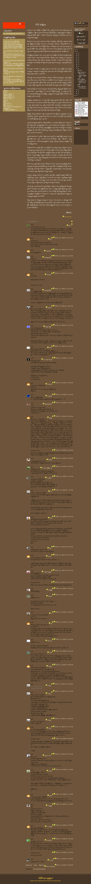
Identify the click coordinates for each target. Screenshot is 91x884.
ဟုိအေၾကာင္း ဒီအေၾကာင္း (12, 106)
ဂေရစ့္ (50, 666)
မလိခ (50, 652)
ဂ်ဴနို (50, 239)
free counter (78, 117)
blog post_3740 (15, 43)
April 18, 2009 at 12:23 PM (64, 288)
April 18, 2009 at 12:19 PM (64, 273)
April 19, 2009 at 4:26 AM (64, 594)
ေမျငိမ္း (49, 478)
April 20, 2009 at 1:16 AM (64, 769)
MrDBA (50, 459)
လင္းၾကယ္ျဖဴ (47, 359)
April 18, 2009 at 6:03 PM (64, 466)
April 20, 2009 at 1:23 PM (64, 804)
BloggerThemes (42, 880)
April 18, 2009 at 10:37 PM (64, 570)
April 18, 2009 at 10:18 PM (64, 546)
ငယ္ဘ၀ (5, 100)
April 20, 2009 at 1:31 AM (64, 794)
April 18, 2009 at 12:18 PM (64, 256)
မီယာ (70, 225)
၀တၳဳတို (5, 90)
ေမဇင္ (51, 860)
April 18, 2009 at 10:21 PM (64, 555)
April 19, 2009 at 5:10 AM (64, 622)
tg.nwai (49, 307)
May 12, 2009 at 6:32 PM (65, 858)
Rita (50, 548)
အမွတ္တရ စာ (6, 108)
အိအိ (78, 84)
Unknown (49, 274)
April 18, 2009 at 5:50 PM (64, 458)
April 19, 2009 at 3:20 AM (64, 588)
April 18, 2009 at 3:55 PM (64, 402)
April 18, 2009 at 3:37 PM (64, 394)
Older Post (41, 865)
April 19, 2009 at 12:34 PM (64, 691)
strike (50, 795)
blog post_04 (7, 62)
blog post (6, 70)
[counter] (77, 124)
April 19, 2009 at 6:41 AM (64, 651)
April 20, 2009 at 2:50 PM (64, 825)
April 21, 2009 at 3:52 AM (64, 839)
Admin (10, 51)
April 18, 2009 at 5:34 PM (64, 416)
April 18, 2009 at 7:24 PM (64, 490)
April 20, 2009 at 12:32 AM (64, 754)
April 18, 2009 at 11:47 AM (64, 238)
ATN (50, 347)
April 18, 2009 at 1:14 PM (64, 358)
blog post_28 (7, 78)
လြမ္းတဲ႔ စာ (7, 105)
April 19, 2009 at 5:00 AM (64, 612)
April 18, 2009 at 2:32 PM (64, 382)
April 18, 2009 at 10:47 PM (64, 582)
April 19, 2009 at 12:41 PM (64, 726)
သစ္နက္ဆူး (50, 805)
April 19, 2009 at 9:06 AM (64, 664)
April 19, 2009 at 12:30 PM (64, 684)
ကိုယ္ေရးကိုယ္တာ (8, 94)
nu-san (49, 556)
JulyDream (49, 840)
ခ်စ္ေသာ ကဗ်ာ (7, 98)
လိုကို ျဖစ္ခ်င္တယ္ (40, 24)
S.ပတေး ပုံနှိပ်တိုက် (14, 41)
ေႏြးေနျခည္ (47, 572)
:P (51, 613)
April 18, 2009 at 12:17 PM (64, 249)
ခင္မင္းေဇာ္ (47, 755)
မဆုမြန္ (50, 590)
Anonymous (12, 68)
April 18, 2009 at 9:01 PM (64, 516)
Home (35, 865)
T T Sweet (49, 826)
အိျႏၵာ (50, 596)
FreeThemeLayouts (56, 880)
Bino (51, 518)
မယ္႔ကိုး (49, 396)
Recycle (79, 70)
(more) (20, 47)
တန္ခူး (50, 417)
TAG (5, 92)
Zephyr (50, 771)
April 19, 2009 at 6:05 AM (64, 639)
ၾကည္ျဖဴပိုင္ (47, 257)
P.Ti (51, 491)
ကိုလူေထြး (48, 326)
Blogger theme (34, 880)
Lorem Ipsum (12, 60)
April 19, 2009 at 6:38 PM (64, 738)
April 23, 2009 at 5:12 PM (64, 852)
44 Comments (68, 216)
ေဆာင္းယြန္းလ (47, 468)
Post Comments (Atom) (39, 869)
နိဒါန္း (5, 102)
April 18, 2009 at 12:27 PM (64, 325)
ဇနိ (51, 623)
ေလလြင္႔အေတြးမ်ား (9, 109)
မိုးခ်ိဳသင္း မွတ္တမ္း (46, 878)
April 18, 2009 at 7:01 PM (64, 476)
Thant (49, 728)
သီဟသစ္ (49, 640)
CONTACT (48, 251)
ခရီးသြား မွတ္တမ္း (8, 95)
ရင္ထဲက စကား (7, 103)
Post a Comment (50, 866)
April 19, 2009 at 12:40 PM (64, 718)
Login (82, 23)
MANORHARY (48, 404)
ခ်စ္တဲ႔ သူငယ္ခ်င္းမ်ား (8, 97)
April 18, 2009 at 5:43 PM (64, 450)
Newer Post (29, 865)
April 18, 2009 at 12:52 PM (64, 346)
